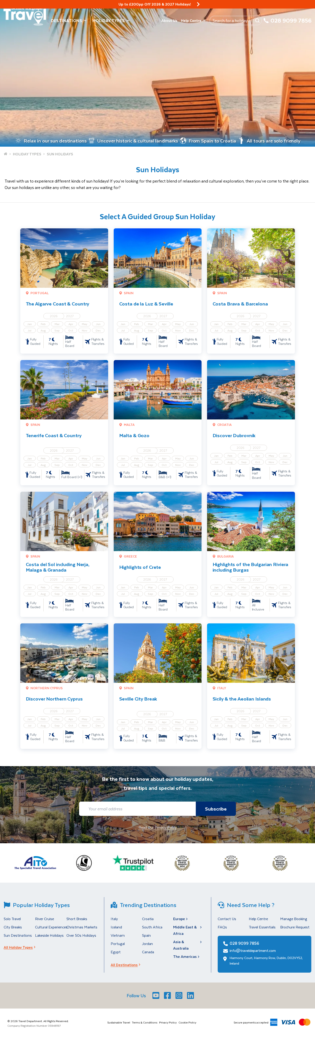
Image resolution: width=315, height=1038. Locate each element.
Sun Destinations (18, 935)
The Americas (185, 956)
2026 (54, 316)
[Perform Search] (257, 20)
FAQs (222, 927)
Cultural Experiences (51, 927)
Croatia (148, 919)
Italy (114, 919)
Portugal (118, 943)
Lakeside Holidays (49, 935)
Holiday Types (108, 20)
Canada (148, 952)
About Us (169, 20)
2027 (70, 316)
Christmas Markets (81, 927)
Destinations (66, 20)
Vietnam (118, 935)
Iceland (116, 927)
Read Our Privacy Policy (158, 827)
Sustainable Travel (118, 1022)
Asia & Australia (181, 945)
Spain (146, 935)
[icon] (198, 4)
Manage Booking (293, 919)
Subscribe (216, 808)
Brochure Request (294, 927)
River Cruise (44, 919)
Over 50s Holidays (81, 935)
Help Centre (191, 20)
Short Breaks (76, 919)
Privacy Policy (168, 1022)
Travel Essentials (262, 927)
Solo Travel (12, 919)
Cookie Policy (187, 1022)
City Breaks (13, 927)
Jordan (147, 943)
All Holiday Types (18, 947)
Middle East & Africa (185, 930)
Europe (179, 919)
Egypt (116, 952)
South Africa (152, 927)
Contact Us (227, 919)
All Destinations (124, 965)
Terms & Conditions (144, 1022)
